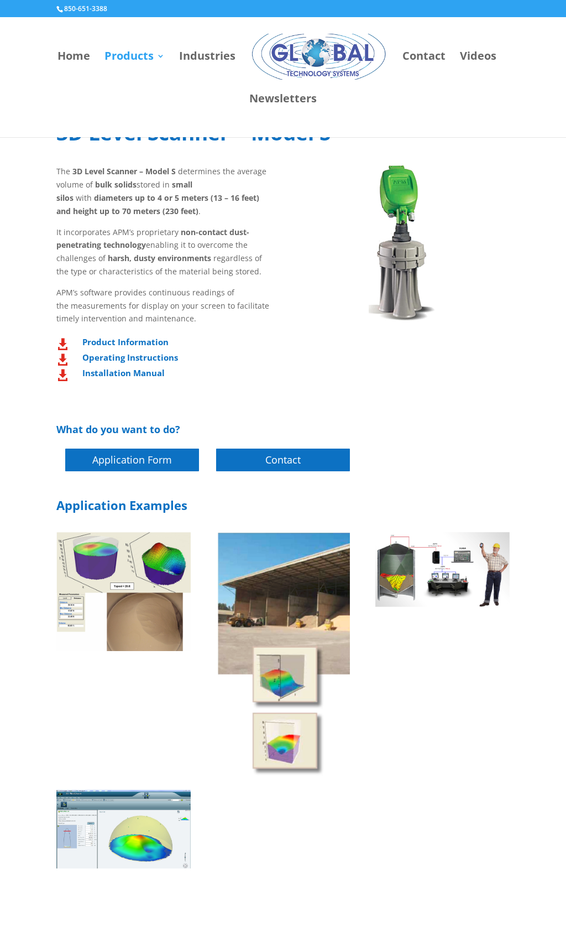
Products (129, 57)
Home (73, 57)
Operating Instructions (130, 357)
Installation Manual (123, 372)
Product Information (125, 341)
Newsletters (283, 100)
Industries (207, 57)
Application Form (132, 459)
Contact (424, 57)
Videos (478, 57)
